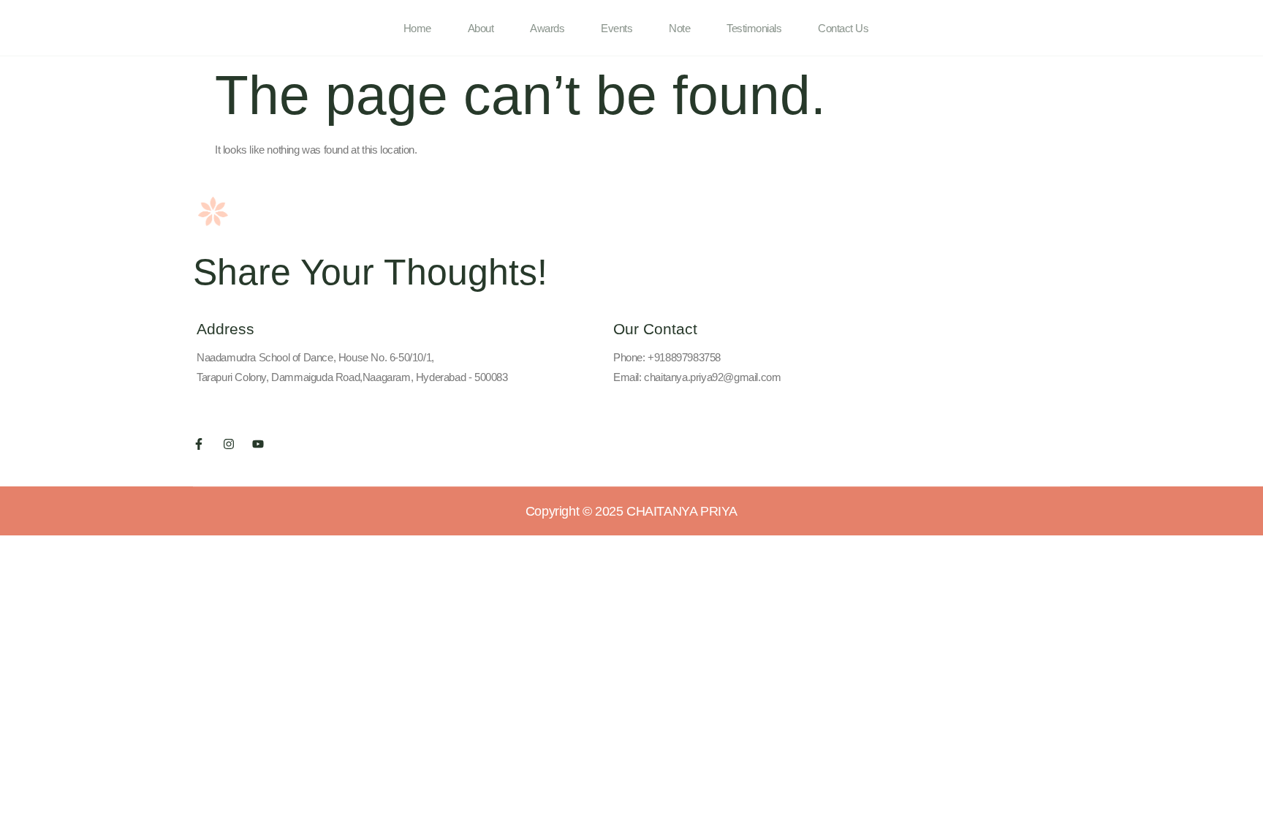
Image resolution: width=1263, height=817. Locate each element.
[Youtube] (258, 444)
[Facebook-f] (199, 444)
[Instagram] (229, 444)
